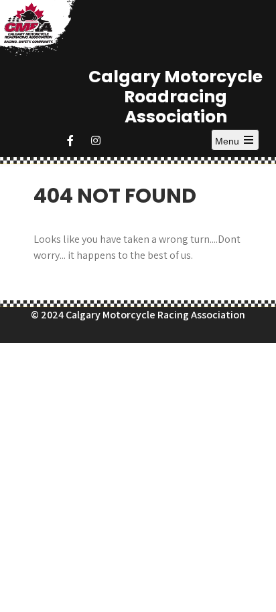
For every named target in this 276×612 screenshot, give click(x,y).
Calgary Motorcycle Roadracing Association (175, 96)
